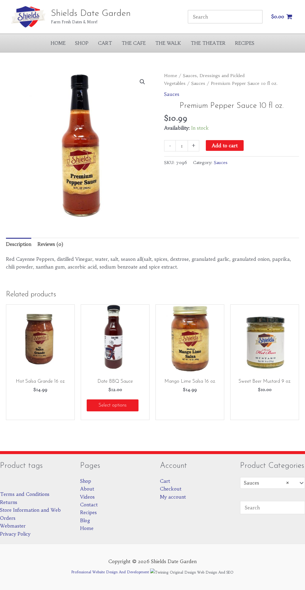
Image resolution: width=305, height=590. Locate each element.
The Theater (208, 43)
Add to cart (225, 145)
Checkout (170, 489)
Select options (113, 405)
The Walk (168, 43)
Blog (85, 520)
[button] (142, 81)
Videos (87, 497)
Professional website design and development (110, 572)
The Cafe (134, 43)
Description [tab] (18, 244)
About (87, 489)
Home (58, 43)
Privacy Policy (15, 534)
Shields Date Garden (91, 13)
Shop (81, 43)
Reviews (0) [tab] (50, 244)
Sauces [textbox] (266, 483)
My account (173, 497)
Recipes (244, 43)
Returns (8, 502)
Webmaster (13, 526)
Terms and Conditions (24, 494)
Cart (105, 43)
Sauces (198, 83)
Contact (89, 505)
